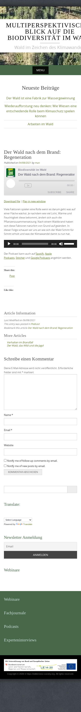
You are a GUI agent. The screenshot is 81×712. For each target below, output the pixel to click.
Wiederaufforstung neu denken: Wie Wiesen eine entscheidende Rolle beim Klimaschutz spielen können (41, 111)
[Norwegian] (5, 515)
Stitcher (20, 258)
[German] (17, 510)
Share (70, 192)
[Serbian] (17, 515)
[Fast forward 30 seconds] (35, 185)
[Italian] (25, 510)
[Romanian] (13, 515)
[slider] (69, 243)
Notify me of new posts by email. (26, 466)
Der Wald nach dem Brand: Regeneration (50, 327)
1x (28, 185)
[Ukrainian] (33, 515)
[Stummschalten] (61, 244)
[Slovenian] (25, 515)
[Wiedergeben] (9, 244)
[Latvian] (29, 510)
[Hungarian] (21, 510)
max (37, 162)
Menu (40, 70)
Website (8, 445)
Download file (12, 201)
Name (8, 415)
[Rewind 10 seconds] (21, 185)
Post (12, 275)
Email (8, 430)
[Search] (72, 489)
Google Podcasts (40, 258)
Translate (27, 524)
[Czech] (5, 510)
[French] (13, 510)
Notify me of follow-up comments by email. (32, 460)
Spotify (40, 253)
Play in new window (34, 201)
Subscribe (54, 192)
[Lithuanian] (33, 510)
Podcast (35, 323)
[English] (9, 510)
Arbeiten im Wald (40, 124)
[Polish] (9, 515)
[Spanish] (29, 515)
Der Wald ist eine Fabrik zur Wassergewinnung (40, 98)
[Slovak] (21, 515)
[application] (40, 244)
